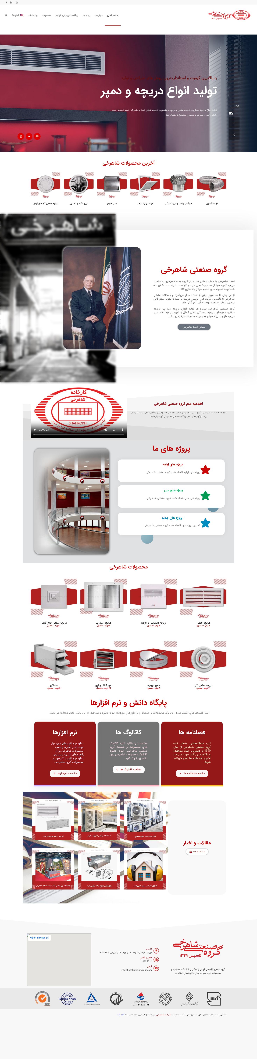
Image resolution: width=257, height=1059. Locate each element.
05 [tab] (238, 107)
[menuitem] (113, 15)
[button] (234, 122)
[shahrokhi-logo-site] (230, 15)
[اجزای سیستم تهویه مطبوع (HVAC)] (145, 819)
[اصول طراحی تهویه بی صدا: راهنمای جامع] (145, 868)
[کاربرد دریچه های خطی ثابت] (53, 819)
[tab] (213, 83)
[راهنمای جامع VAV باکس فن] (99, 868)
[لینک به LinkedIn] (11, 2)
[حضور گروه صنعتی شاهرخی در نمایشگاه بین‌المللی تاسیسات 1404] (53, 868)
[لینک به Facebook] (6, 2)
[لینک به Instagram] (16, 2)
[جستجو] (6, 15)
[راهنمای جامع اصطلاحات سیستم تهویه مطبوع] (99, 819)
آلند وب (120, 1015)
